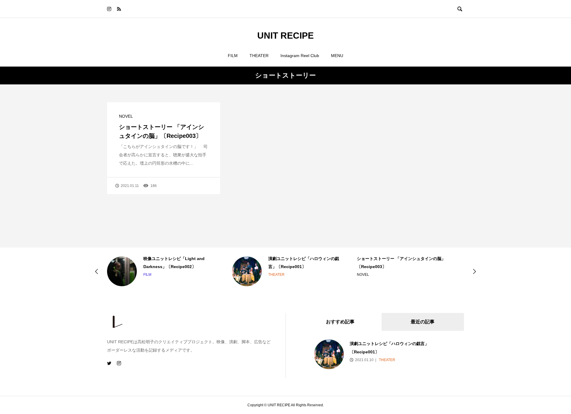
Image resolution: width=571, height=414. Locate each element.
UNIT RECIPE (285, 35)
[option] (160, 271)
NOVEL (126, 116)
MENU (337, 55)
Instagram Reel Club (299, 55)
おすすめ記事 (340, 321)
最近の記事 (422, 321)
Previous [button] (97, 271)
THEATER (259, 55)
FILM (233, 55)
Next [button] (474, 271)
